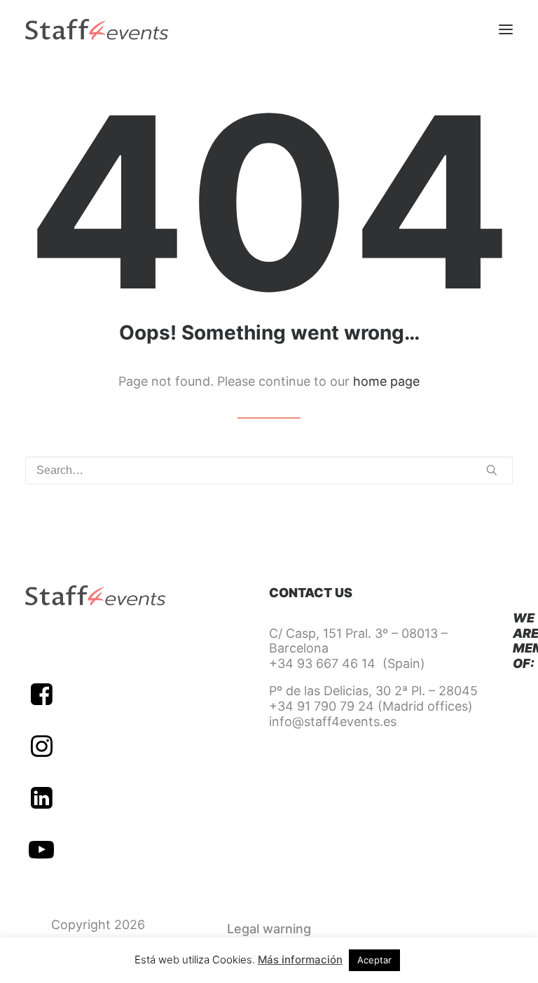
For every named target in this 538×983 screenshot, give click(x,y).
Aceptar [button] (374, 959)
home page (386, 381)
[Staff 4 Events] (96, 29)
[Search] (269, 470)
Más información (300, 959)
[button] (506, 29)
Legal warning (269, 928)
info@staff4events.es (332, 721)
